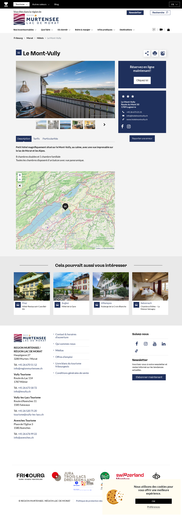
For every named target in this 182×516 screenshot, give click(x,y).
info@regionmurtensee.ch (28, 368)
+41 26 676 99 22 (27, 433)
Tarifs (36, 138)
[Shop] (168, 29)
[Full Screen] (20, 185)
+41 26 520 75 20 (27, 410)
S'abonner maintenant (149, 377)
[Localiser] (163, 53)
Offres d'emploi (64, 356)
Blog (56, 4)
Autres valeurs (39, 4)
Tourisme (19, 4)
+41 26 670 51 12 (27, 364)
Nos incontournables (24, 30)
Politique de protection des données (93, 500)
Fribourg (18, 38)
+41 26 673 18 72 (27, 387)
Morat (30, 38)
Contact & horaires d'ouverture (65, 336)
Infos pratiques (105, 30)
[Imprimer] (155, 53)
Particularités (50, 138)
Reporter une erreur (142, 138)
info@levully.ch (22, 391)
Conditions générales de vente (72, 372)
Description (23, 138)
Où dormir (63, 30)
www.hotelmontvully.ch (137, 119)
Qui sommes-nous (65, 343)
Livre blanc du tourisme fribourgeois (68, 365)
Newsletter (135, 12)
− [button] (20, 179)
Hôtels (40, 38)
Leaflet (98, 248)
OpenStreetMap (108, 248)
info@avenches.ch (24, 437)
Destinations (126, 30)
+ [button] (20, 175)
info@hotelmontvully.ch (137, 115)
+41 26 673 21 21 (134, 112)
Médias (59, 350)
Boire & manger (82, 30)
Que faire (45, 30)
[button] (104, 125)
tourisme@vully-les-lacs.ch (29, 414)
